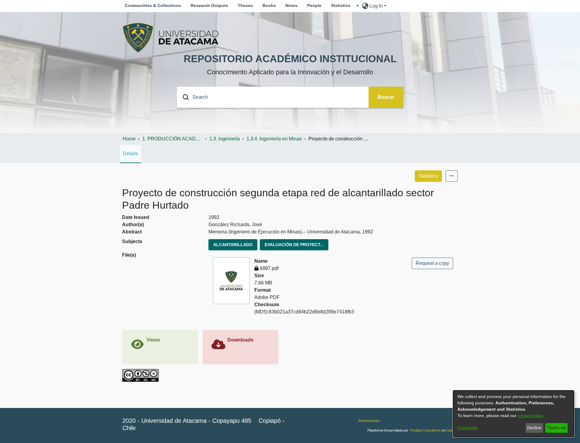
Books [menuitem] (269, 5)
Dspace (452, 430)
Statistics (428, 175)
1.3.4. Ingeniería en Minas (274, 138)
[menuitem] (342, 5)
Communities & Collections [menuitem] (153, 5)
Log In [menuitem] (376, 5)
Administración (369, 420)
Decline (534, 427)
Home (129, 138)
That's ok (556, 427)
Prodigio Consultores (425, 430)
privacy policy (530, 415)
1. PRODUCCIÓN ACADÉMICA (172, 138)
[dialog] (513, 413)
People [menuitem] (314, 5)
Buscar (386, 97)
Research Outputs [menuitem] (209, 5)
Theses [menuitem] (245, 5)
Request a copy (432, 263)
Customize (467, 427)
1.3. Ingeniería (224, 138)
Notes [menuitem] (291, 5)
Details (130, 153)
